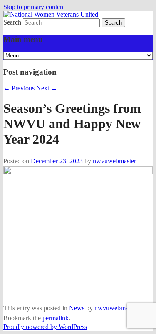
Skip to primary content (34, 6)
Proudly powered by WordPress (45, 326)
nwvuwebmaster (114, 161)
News (76, 308)
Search (12, 22)
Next (46, 88)
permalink (55, 318)
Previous (19, 88)
